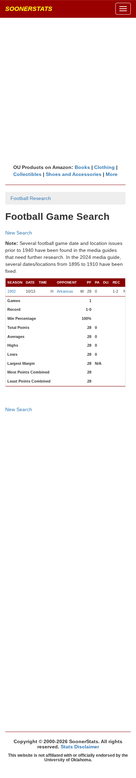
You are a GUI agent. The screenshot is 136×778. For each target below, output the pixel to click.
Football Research (30, 198)
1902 (11, 291)
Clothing (104, 167)
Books (82, 167)
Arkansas (65, 291)
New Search (18, 233)
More (112, 174)
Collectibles (27, 174)
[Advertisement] (68, 91)
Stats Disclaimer (80, 746)
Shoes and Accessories (73, 174)
